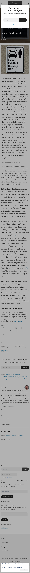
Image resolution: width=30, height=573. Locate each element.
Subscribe (22, 20)
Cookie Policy (23, 567)
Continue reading (15, 25)
